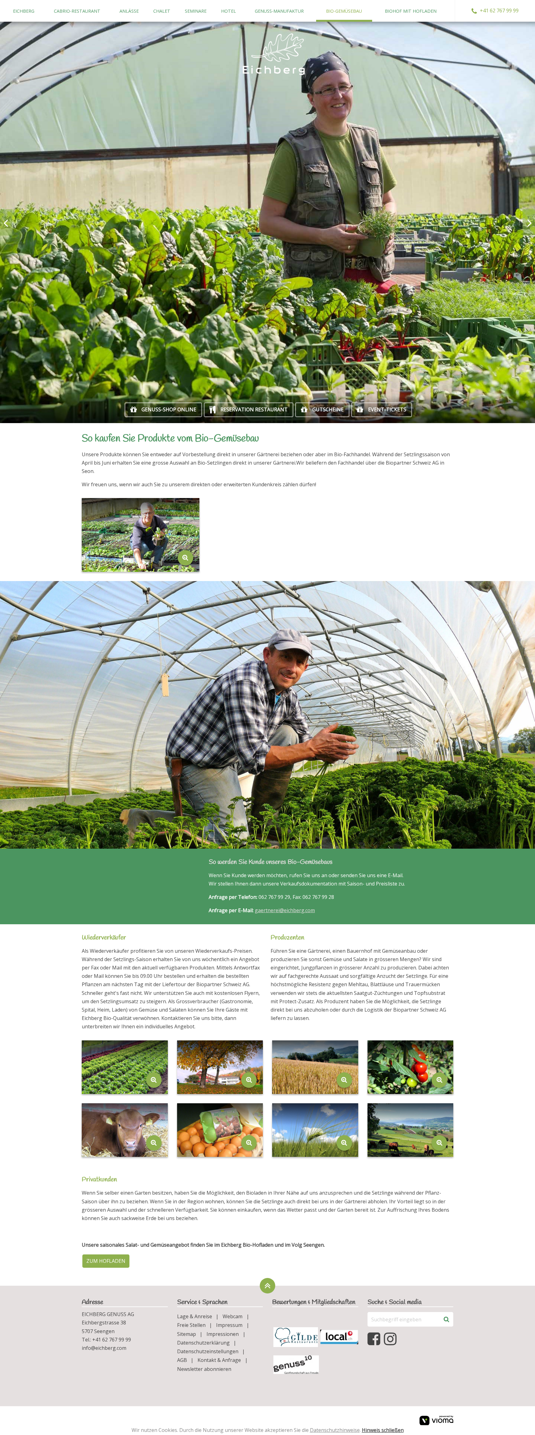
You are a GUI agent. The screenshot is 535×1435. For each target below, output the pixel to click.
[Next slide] (529, 222)
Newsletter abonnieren (204, 1369)
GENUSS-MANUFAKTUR (279, 11)
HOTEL (228, 11)
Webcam (232, 1316)
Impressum (229, 1325)
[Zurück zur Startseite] (274, 54)
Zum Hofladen (105, 1261)
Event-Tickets (387, 409)
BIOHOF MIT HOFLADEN (411, 11)
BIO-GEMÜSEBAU (344, 11)
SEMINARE (196, 11)
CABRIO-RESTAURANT (77, 11)
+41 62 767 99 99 (499, 10)
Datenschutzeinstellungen (207, 1351)
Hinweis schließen (383, 1430)
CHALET (161, 11)
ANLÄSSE (129, 11)
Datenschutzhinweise (335, 1430)
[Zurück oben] (267, 1285)
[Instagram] (391, 1339)
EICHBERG (23, 11)
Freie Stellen (191, 1325)
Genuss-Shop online (168, 409)
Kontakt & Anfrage (219, 1360)
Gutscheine (328, 409)
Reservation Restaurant (254, 409)
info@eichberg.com (104, 1348)
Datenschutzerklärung (203, 1342)
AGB (182, 1360)
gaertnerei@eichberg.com (285, 910)
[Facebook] (375, 1339)
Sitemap (186, 1334)
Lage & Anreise (194, 1316)
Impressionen (223, 1334)
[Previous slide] (6, 222)
